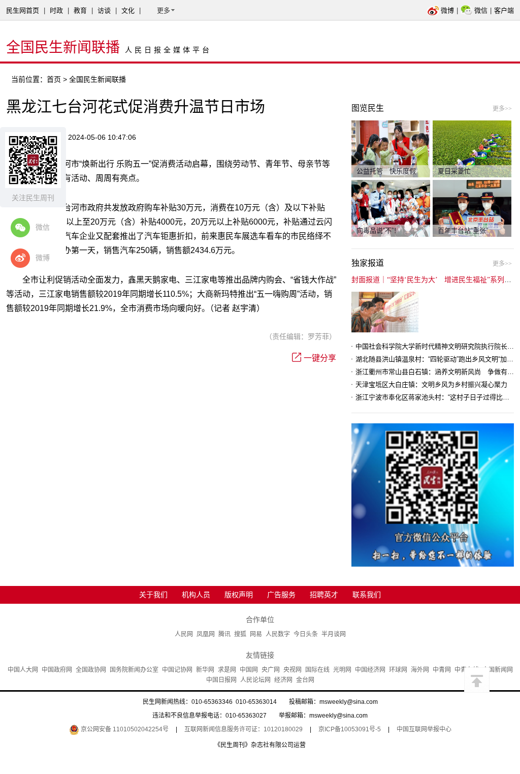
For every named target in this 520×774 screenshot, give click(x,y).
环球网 (398, 669)
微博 (447, 10)
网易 (256, 634)
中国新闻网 (497, 669)
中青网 (442, 669)
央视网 (292, 669)
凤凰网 (206, 634)
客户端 (504, 10)
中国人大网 (23, 669)
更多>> (502, 108)
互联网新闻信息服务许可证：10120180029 (243, 729)
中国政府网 (57, 669)
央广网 (271, 669)
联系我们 (366, 595)
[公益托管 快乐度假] (390, 148)
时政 (56, 10)
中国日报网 (221, 680)
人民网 (184, 634)
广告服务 (281, 595)
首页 (54, 79)
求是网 (227, 669)
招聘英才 (324, 595)
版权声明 (238, 595)
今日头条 (306, 634)
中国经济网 (370, 669)
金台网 (305, 680)
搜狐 (240, 634)
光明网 (342, 669)
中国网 (249, 669)
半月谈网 (333, 634)
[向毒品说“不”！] (390, 208)
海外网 (420, 669)
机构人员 (196, 595)
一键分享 (320, 358)
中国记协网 (177, 669)
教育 (80, 10)
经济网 (283, 680)
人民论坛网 (255, 680)
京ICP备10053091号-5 (349, 729)
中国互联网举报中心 (424, 729)
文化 (128, 10)
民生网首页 (22, 10)
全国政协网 (91, 669)
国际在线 (317, 669)
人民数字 (278, 634)
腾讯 (224, 634)
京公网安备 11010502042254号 (124, 729)
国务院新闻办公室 (134, 669)
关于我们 (153, 595)
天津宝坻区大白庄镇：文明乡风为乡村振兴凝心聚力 (431, 384)
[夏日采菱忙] (472, 148)
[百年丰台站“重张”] (472, 208)
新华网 (205, 669)
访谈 (104, 10)
